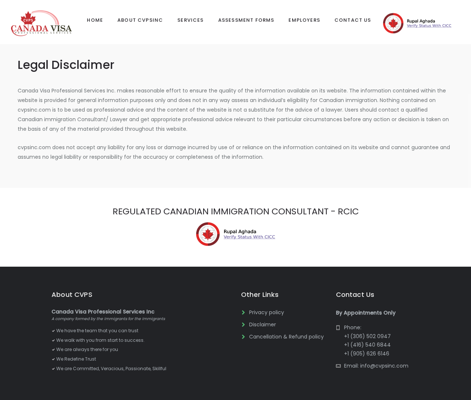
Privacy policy (266, 312)
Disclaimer (262, 324)
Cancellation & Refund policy (286, 336)
